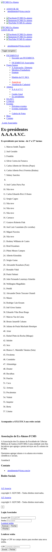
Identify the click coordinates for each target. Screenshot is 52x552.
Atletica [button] (9, 87)
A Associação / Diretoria (22, 67)
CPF (3, 546)
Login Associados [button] (9, 123)
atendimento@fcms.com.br (18, 11)
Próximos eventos (19, 106)
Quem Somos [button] (12, 65)
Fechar (14, 526)
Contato (9, 118)
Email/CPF (5, 518)
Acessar (5, 526)
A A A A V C (17, 89)
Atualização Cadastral (21, 84)
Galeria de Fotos (19, 113)
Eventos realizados (19, 109)
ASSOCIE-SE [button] (12, 9)
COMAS (10, 101)
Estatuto (15, 72)
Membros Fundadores (21, 70)
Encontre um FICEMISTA (23, 58)
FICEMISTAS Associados (23, 63)
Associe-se (16, 82)
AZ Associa (6, 488)
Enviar (4, 550)
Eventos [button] (9, 104)
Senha (3, 520)
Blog (8, 116)
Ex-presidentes (18, 96)
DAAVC (10, 99)
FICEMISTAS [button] (12, 55)
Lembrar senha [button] (7, 523)
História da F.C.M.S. (20, 77)
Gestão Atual (17, 94)
